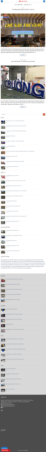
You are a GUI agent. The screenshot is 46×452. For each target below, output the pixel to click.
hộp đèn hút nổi (4, 264)
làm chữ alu (8, 268)
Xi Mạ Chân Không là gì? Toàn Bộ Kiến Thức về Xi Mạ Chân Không (16, 190)
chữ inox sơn (17, 259)
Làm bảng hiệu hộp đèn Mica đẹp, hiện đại (12, 230)
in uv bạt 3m (41, 264)
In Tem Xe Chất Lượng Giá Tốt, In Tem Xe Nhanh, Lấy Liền (15, 359)
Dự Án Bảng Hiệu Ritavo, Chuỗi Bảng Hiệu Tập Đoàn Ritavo (15, 161)
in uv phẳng (25, 264)
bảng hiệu (38, 266)
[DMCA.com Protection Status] (3, 407)
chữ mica (23, 263)
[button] (2, 1)
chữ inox (12, 259)
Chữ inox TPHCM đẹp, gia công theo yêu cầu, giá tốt (14, 289)
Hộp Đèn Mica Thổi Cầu (9, 324)
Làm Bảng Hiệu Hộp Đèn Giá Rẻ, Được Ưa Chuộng (14, 319)
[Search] (44, 1)
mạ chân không (34, 263)
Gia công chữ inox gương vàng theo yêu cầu (13, 250)
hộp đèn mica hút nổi (14, 264)
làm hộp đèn (32, 266)
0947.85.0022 (5, 450)
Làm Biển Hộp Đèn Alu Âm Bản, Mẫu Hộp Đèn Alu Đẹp (14, 314)
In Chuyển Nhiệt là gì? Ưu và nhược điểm (12, 175)
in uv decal (13, 266)
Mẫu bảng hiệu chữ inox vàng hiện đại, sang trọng (13, 185)
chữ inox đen (22, 261)
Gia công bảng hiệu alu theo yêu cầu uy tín (12, 245)
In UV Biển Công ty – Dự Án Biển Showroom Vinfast (14, 354)
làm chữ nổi (26, 266)
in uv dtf (36, 264)
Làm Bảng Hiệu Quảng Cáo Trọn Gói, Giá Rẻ (13, 299)
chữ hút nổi (18, 263)
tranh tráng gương (27, 268)
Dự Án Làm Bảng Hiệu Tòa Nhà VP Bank (12, 166)
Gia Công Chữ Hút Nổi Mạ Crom (11, 368)
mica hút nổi (12, 263)
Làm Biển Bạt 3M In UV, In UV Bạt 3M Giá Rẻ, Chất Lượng (15, 329)
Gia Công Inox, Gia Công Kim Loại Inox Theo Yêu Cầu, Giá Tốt (15, 180)
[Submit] (44, 114)
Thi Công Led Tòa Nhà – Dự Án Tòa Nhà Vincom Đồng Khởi (15, 120)
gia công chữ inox (5, 259)
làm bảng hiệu (19, 266)
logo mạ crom (42, 263)
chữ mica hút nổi (4, 263)
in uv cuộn (31, 264)
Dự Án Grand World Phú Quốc (10, 146)
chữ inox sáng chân (39, 261)
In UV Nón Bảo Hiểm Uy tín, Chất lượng (12, 211)
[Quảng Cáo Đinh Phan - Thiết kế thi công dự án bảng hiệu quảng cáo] (23, 1)
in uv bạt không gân (5, 266)
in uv (21, 264)
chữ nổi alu (14, 268)
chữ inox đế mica (30, 261)
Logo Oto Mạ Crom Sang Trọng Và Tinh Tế (12, 221)
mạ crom (28, 263)
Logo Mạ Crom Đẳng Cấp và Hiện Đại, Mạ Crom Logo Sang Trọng (16, 216)
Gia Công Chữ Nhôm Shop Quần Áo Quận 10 (13, 284)
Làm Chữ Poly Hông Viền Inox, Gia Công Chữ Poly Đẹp (14, 279)
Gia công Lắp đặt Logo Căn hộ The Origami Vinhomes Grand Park (16, 125)
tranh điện (20, 268)
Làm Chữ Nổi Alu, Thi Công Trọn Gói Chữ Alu (23, 61)
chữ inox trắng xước (14, 261)
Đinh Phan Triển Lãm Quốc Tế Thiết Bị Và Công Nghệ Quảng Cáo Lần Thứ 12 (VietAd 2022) (20, 151)
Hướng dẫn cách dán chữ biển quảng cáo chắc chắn (14, 235)
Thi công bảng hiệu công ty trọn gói (11, 240)
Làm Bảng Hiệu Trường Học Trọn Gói (11, 156)
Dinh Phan (26, 450)
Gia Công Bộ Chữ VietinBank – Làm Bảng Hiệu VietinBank (15, 141)
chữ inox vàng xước (36, 259)
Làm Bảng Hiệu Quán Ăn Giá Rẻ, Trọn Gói (23, 9)
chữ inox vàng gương (26, 259)
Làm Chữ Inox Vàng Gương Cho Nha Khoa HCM (13, 294)
